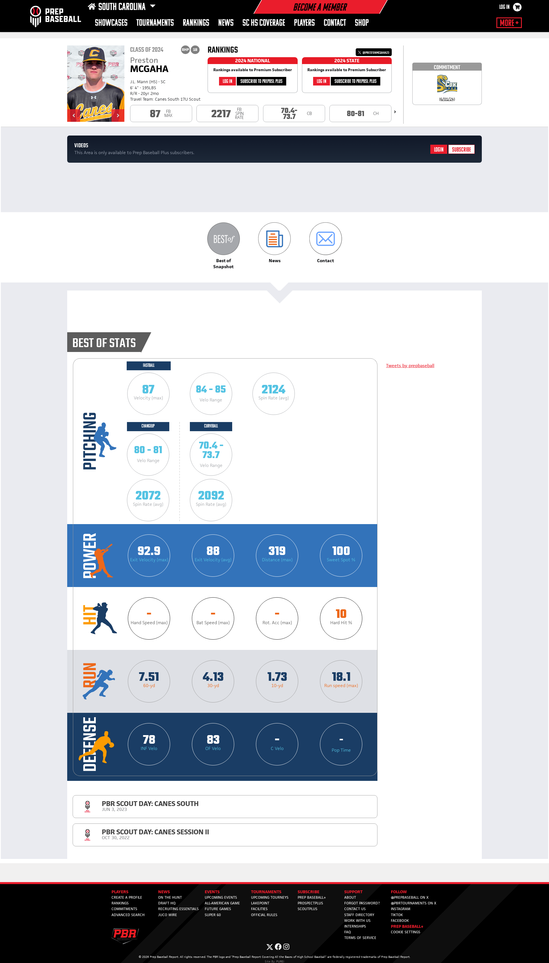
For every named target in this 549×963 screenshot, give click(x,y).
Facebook (400, 920)
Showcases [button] (111, 23)
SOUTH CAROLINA (122, 7)
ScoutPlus (307, 908)
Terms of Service (360, 937)
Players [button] (304, 23)
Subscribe (461, 150)
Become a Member (319, 8)
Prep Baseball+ (312, 897)
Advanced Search (128, 914)
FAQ (347, 932)
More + (509, 23)
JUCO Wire (167, 914)
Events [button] (212, 891)
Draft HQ (167, 903)
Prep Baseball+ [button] (407, 926)
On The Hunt (170, 897)
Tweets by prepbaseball (410, 366)
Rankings (196, 23)
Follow (399, 891)
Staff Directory (359, 914)
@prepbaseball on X (410, 897)
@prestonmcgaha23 (375, 53)
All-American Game (222, 903)
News (226, 23)
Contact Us (355, 908)
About (350, 897)
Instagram (400, 908)
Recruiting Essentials (178, 908)
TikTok (397, 914)
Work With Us (357, 920)
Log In (504, 7)
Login (438, 150)
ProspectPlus (310, 903)
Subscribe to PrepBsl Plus (261, 81)
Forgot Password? (362, 903)
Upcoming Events (221, 897)
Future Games (218, 908)
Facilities (259, 908)
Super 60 (213, 914)
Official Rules (264, 914)
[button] (73, 115)
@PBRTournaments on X (413, 903)
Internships (355, 926)
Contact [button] (335, 23)
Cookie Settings (405, 932)
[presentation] (395, 112)
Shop (362, 23)
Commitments (124, 908)
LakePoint (260, 903)
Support (353, 891)
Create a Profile (127, 897)
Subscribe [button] (308, 891)
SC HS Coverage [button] (263, 23)
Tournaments (155, 23)
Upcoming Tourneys (270, 897)
